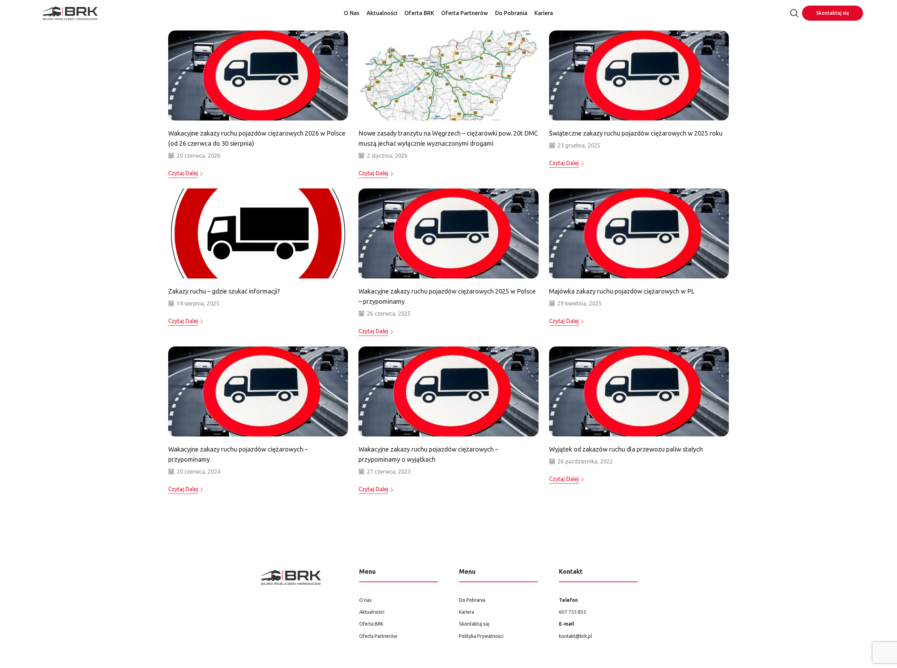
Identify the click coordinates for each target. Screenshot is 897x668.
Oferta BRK (419, 13)
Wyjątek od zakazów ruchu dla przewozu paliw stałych (626, 449)
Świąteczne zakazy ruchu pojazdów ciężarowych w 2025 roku (636, 133)
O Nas (352, 13)
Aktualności (382, 13)
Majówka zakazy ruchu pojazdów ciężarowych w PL (621, 291)
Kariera (543, 13)
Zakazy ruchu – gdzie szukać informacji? (224, 291)
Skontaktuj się (832, 13)
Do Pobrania (511, 13)
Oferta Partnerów (464, 13)
